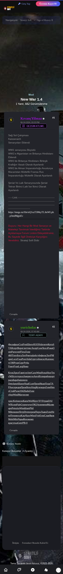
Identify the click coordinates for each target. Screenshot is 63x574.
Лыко (43, 412)
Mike (10, 412)
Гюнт (11, 366)
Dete (10, 383)
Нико (25, 366)
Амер (26, 376)
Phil (32, 408)
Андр (34, 348)
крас (10, 423)
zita (17, 408)
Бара (15, 380)
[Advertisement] (31, 58)
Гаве (21, 372)
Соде (39, 348)
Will (11, 376)
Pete (14, 408)
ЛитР (24, 355)
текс (29, 348)
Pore (24, 359)
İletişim (15, 543)
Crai (21, 344)
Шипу (30, 344)
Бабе (26, 391)
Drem (27, 412)
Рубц (26, 363)
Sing (33, 387)
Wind (39, 372)
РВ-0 (24, 423)
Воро (20, 348)
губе (38, 355)
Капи (25, 401)
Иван (42, 383)
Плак (47, 383)
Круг (35, 401)
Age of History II (45, 20)
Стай (12, 391)
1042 (22, 391)
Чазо (27, 415)
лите (45, 344)
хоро (43, 387)
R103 (36, 344)
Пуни (13, 415)
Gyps (23, 404)
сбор (10, 394)
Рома (50, 348)
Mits (15, 419)
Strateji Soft (25, 20)
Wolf (30, 401)
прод (20, 376)
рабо (46, 376)
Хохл (44, 348)
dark (34, 355)
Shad (26, 383)
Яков (51, 415)
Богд (19, 355)
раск (10, 380)
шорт (52, 376)
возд (18, 415)
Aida (28, 359)
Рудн (16, 363)
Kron (10, 372)
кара (18, 387)
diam (27, 408)
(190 (11, 363)
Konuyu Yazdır (13, 443)
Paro (13, 352)
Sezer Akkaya (32, 563)
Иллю (41, 376)
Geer (20, 423)
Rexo (28, 387)
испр (13, 387)
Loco (14, 359)
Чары (20, 419)
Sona (44, 372)
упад (15, 423)
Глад (19, 359)
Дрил (16, 372)
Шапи (21, 383)
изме (26, 394)
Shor (49, 372)
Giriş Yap (25, 3)
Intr (29, 372)
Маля (50, 404)
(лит (25, 348)
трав (46, 401)
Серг (33, 359)
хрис (10, 401)
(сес (26, 372)
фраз (16, 344)
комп (31, 419)
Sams (20, 380)
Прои (37, 383)
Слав (46, 415)
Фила (11, 344)
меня (44, 404)
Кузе (38, 387)
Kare (48, 359)
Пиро (38, 412)
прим (32, 412)
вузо (31, 376)
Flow (22, 352)
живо (16, 412)
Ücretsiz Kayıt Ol (48, 3)
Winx (33, 415)
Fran (16, 366)
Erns (42, 415)
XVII (41, 401)
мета (29, 355)
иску (43, 359)
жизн (20, 401)
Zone (27, 352)
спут (15, 376)
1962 (34, 404)
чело (25, 380)
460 (10, 355)
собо (38, 359)
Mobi (10, 419)
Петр (21, 412)
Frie (38, 415)
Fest (25, 344)
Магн (21, 394)
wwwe (29, 404)
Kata (23, 415)
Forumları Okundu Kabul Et (35, 543)
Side (41, 344)
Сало (33, 372)
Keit (15, 401)
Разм (17, 391)
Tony (14, 355)
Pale (18, 404)
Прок (23, 387)
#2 (53, 326)
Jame (15, 383)
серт (15, 348)
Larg (20, 366)
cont (18, 352)
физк (43, 355)
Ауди (39, 404)
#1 (53, 117)
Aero (36, 376)
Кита (50, 344)
